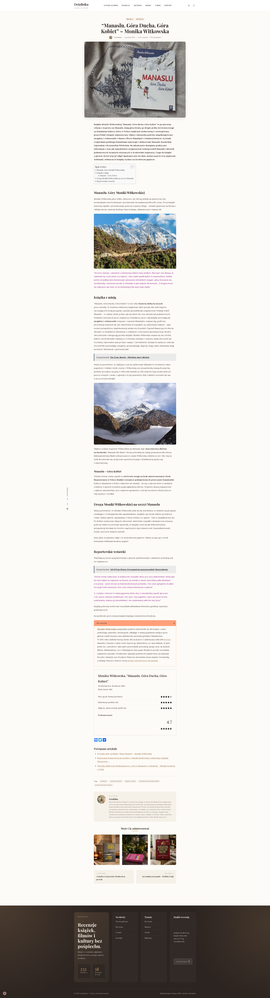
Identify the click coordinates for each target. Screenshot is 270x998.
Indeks (148, 5)
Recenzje (126, 5)
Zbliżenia (138, 5)
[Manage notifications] (4, 993)
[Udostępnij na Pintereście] (67, 509)
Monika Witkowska (106, 629)
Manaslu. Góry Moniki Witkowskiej (111, 170)
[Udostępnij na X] (67, 504)
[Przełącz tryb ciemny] (188, 5)
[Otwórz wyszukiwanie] (194, 5)
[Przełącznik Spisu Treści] (131, 166)
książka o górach (130, 781)
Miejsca (130, 19)
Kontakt (168, 5)
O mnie (158, 5)
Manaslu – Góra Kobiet (108, 176)
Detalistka (81, 4)
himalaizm (104, 781)
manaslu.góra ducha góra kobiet (149, 781)
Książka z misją (103, 173)
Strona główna (111, 5)
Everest (167, 639)
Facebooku (153, 660)
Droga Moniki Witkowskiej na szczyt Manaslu (115, 178)
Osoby (147, 932)
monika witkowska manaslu (103, 785)
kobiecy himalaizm (116, 781)
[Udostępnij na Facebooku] (67, 499)
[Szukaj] (189, 961)
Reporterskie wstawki (106, 181)
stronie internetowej (137, 660)
